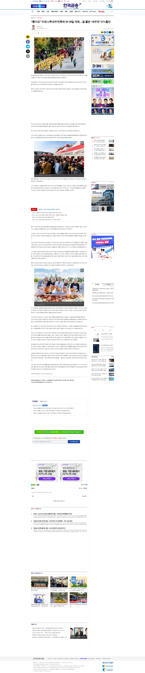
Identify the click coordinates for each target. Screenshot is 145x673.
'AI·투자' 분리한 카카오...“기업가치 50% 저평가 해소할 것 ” (46, 632)
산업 (47, 11)
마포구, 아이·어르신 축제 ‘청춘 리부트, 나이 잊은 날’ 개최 (46, 219)
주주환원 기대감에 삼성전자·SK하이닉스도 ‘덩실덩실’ (44, 635)
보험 (66, 11)
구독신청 (84, 1)
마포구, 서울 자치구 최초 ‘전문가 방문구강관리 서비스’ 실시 (47, 212)
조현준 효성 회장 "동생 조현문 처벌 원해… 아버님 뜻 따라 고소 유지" (48, 630)
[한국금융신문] (34, 1)
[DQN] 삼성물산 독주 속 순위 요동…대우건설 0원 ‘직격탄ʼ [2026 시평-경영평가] (53, 408)
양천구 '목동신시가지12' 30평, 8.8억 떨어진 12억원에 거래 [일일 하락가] (51, 410)
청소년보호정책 (91, 658)
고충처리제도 (98, 658)
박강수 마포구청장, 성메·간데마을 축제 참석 (43, 217)
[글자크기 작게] (35, 33)
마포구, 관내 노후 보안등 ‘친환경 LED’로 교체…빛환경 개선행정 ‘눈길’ (49, 215)
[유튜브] (60, 1)
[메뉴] (32, 11)
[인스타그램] (54, 1)
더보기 (111, 182)
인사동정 (97, 284)
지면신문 (108, 1)
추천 (95, 330)
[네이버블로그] (48, 1)
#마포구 (58, 209)
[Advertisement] (43, 106)
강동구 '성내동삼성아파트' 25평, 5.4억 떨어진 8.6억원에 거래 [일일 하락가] (52, 413)
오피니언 (85, 11)
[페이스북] (42, 1)
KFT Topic (93, 11)
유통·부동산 (54, 11)
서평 (103, 330)
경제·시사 (77, 11)
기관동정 (108, 284)
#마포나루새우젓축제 (49, 209)
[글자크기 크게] (38, 33)
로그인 (89, 1)
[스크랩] (41, 33)
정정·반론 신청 (60, 658)
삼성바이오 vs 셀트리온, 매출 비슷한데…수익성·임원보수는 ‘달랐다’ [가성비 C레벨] (50, 637)
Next (112, 248)
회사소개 (50, 658)
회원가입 (95, 1)
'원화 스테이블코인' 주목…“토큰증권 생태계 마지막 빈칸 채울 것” (47, 628)
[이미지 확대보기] (82, 39)
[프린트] (33, 33)
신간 (110, 330)
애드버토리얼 (94, 356)
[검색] (112, 11)
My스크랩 (102, 1)
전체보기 (45, 405)
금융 (61, 11)
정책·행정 (39, 17)
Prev (93, 248)
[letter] (66, 1)
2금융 (71, 11)
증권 (43, 11)
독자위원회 (71, 658)
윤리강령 (66, 658)
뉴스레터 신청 (74, 441)
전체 (38, 11)
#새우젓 (40, 209)
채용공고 (77, 658)
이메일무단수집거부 (106, 658)
